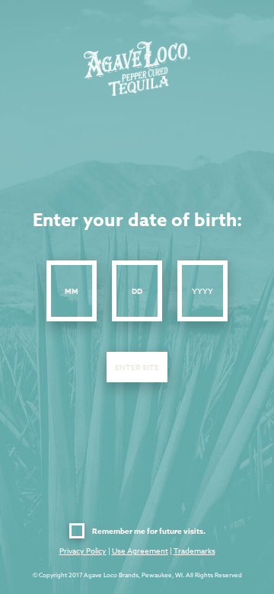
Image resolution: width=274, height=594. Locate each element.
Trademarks (194, 550)
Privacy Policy (83, 550)
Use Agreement (140, 550)
